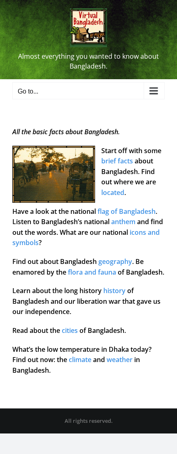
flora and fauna (92, 272)
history (114, 290)
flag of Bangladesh (127, 211)
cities (70, 330)
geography (115, 261)
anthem (123, 221)
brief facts (117, 160)
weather (120, 359)
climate (80, 359)
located (112, 192)
